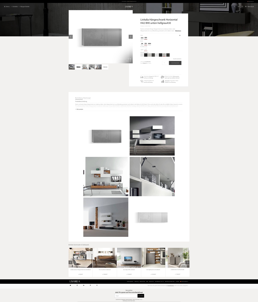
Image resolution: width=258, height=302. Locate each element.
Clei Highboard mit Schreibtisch (153, 269)
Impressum (151, 281)
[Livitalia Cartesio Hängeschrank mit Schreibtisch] (80, 258)
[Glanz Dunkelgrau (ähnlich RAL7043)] (168, 55)
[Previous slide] (71, 262)
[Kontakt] (239, 6)
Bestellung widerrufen (170, 281)
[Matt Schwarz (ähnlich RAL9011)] (145, 55)
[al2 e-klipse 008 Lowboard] (129, 258)
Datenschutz (142, 281)
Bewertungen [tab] (87, 98)
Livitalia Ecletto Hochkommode (177, 269)
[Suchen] (235, 6)
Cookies (177, 281)
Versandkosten (170, 285)
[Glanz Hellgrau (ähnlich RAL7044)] (164, 55)
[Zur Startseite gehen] (129, 7)
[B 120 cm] (149, 43)
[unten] (145, 49)
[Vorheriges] (71, 37)
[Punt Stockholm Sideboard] (105, 258)
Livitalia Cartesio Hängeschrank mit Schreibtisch (80, 269)
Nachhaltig (167, 80)
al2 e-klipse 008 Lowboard (129, 269)
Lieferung (136, 281)
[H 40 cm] (145, 38)
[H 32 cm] (142, 38)
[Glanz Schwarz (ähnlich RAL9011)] (160, 55)
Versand (151, 76)
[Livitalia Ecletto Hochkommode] (177, 258)
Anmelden (140, 296)
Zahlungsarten (176, 76)
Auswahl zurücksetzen (177, 58)
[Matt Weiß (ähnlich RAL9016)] (142, 55)
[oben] (142, 49)
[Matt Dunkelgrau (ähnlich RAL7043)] (153, 55)
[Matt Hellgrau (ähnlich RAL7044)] (149, 55)
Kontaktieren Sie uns (159, 281)
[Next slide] (187, 262)
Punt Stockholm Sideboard (105, 269)
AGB (147, 281)
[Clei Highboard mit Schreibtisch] (153, 258)
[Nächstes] (131, 37)
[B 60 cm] (142, 43)
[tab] (79, 98)
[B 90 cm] (145, 43)
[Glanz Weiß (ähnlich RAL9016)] (157, 55)
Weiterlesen (178, 31)
